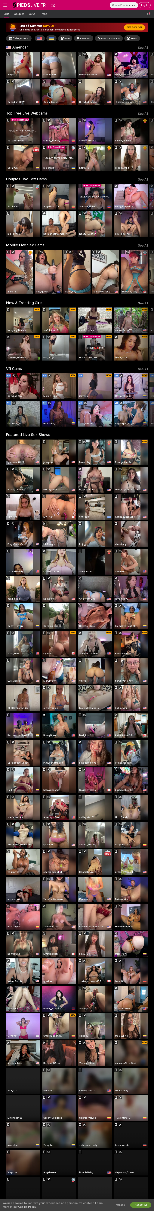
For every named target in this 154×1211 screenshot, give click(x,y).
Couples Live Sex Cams (26, 179)
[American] (40, 38)
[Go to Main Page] (29, 5)
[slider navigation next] (146, 78)
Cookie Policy (27, 1206)
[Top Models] (53, 5)
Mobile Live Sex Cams (25, 245)
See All (143, 47)
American (20, 47)
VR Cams (14, 368)
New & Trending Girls (24, 303)
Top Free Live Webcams (27, 113)
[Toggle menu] (5, 5)
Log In (144, 5)
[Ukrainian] (51, 38)
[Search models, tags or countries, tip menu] (148, 14)
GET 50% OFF (134, 27)
